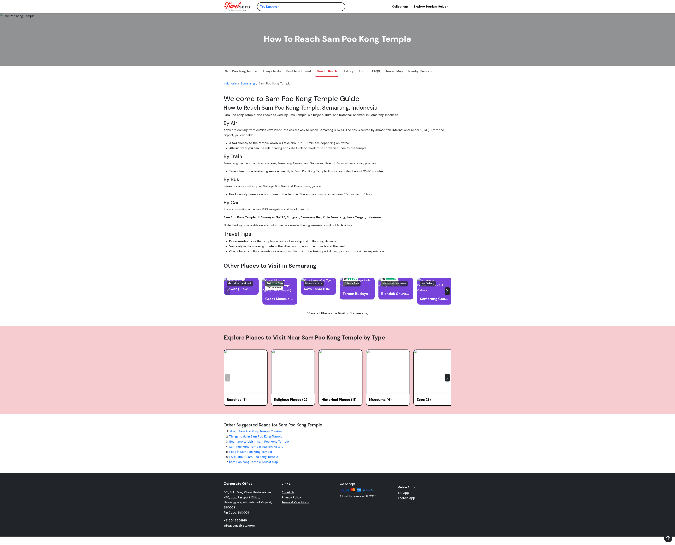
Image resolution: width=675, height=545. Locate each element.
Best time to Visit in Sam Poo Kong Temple (259, 441)
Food (363, 71)
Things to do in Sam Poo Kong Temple (255, 436)
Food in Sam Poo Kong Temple (250, 452)
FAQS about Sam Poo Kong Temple (253, 457)
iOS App (403, 493)
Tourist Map (394, 71)
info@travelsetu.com (239, 525)
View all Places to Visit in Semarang (337, 313)
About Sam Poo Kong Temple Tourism (255, 431)
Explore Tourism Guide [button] (430, 6)
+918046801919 (235, 520)
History (348, 71)
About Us (288, 492)
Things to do (272, 71)
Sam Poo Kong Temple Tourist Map (253, 462)
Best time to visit (298, 71)
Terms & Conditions (295, 502)
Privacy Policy (291, 497)
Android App (406, 498)
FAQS (376, 71)
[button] (447, 291)
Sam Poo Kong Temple (241, 71)
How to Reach (327, 71)
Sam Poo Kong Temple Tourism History (256, 447)
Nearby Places (419, 71)
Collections (400, 6)
